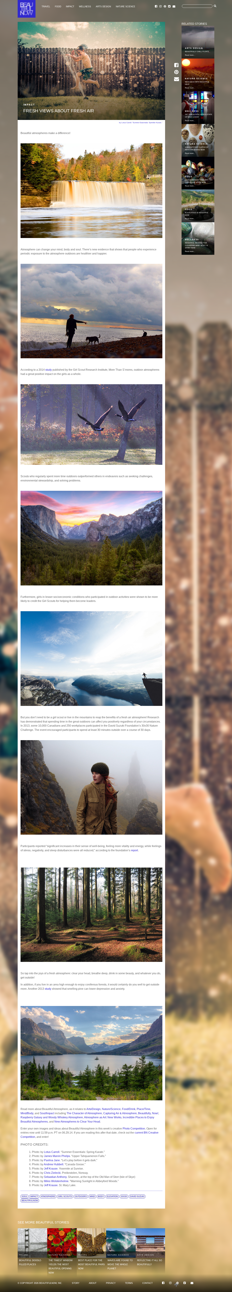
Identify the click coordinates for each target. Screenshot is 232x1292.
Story (75, 1283)
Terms (129, 1283)
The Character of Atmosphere (84, 1113)
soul (24, 1196)
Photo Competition (134, 1128)
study (48, 369)
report (134, 850)
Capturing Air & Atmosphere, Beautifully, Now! (130, 1113)
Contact (147, 1283)
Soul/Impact (47, 1113)
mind (92, 1196)
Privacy (111, 1283)
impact (34, 1196)
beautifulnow (30, 1200)
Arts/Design (93, 1108)
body (101, 1196)
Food (58, 6)
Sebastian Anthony (55, 1176)
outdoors (81, 1196)
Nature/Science (111, 1108)
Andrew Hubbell (53, 1164)
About (92, 1283)
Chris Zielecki (52, 1172)
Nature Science (125, 6)
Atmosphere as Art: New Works (102, 1117)
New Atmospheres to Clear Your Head (77, 1121)
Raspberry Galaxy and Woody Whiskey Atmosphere (52, 1117)
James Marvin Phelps (57, 1155)
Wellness (85, 6)
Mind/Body (27, 1113)
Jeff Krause (51, 1168)
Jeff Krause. (51, 1185)
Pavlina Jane (52, 1160)
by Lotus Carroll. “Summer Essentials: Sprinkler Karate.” (140, 123)
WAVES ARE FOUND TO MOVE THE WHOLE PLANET (120, 1264)
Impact (70, 6)
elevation (112, 1196)
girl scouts (65, 1196)
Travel (46, 6)
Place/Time (143, 1108)
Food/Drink (128, 1108)
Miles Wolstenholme (56, 1181)
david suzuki (137, 1196)
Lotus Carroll (51, 1151)
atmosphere (48, 1196)
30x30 (124, 1196)
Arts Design (103, 6)
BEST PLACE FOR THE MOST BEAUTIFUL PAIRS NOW (91, 1264)
